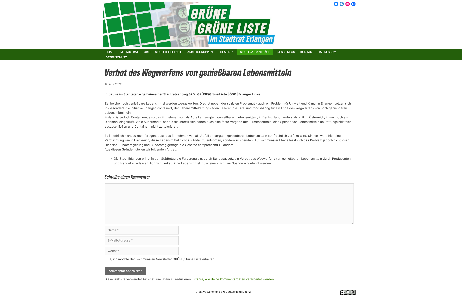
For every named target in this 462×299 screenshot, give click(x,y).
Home (110, 52)
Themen (224, 52)
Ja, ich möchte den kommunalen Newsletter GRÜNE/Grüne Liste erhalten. (161, 259)
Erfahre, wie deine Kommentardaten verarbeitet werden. (234, 279)
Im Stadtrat (129, 52)
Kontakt (307, 52)
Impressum (327, 52)
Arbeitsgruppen (200, 52)
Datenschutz (116, 57)
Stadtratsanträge (255, 52)
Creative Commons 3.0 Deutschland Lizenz (223, 291)
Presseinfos (285, 52)
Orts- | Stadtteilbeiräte (163, 52)
